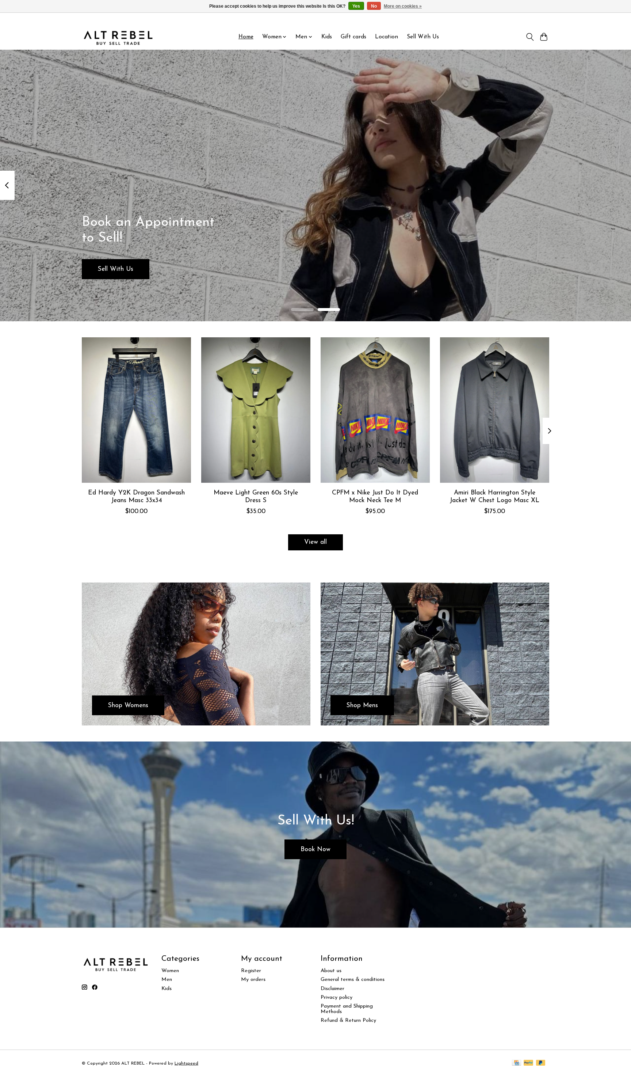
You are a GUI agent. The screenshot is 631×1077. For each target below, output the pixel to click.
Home (245, 37)
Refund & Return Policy (348, 1020)
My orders (253, 979)
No (374, 6)
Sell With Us (423, 37)
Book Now (315, 849)
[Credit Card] (516, 1063)
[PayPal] (528, 1063)
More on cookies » (403, 6)
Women (170, 971)
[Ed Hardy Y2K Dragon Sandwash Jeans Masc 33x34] (136, 410)
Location (386, 37)
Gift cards (353, 37)
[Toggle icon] (529, 36)
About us (331, 971)
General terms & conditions (353, 979)
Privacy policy (336, 997)
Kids (326, 37)
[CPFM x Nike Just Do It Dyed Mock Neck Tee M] (375, 410)
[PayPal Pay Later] (541, 1063)
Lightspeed (186, 1063)
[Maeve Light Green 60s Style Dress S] (255, 410)
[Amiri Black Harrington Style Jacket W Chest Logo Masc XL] (494, 410)
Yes (356, 6)
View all (315, 542)
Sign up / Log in (530, 18)
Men (166, 979)
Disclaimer (332, 988)
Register (251, 971)
